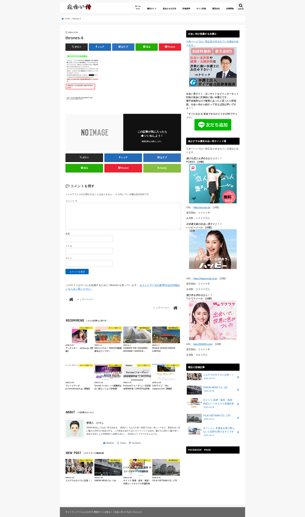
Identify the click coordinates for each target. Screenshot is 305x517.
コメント (71, 201)
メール (68, 246)
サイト (68, 258)
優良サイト (152, 8)
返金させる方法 (169, 8)
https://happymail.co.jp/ (205, 278)
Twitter (123, 443)
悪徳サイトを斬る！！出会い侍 (108, 512)
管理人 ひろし (95, 422)
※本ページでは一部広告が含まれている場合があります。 (212, 43)
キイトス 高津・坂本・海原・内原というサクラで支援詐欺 (219, 403)
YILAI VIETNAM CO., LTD (216, 417)
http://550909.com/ (203, 344)
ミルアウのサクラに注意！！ (218, 377)
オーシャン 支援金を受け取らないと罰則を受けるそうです (219, 431)
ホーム (138, 7)
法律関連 (230, 8)
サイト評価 (201, 8)
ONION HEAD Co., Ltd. (215, 389)
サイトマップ (71, 512)
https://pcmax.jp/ (201, 207)
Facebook (136, 443)
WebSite (110, 443)
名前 (67, 233)
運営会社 (216, 8)
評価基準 (186, 8)
